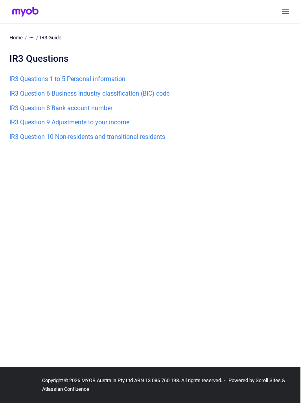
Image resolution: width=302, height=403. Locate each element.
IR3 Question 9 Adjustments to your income (69, 122)
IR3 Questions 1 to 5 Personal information (67, 79)
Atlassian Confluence (65, 389)
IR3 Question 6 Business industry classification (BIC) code (89, 93)
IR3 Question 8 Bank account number (60, 108)
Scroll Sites (268, 380)
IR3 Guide (50, 38)
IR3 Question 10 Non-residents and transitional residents (87, 136)
